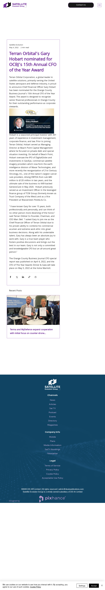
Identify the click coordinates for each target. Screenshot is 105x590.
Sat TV (52, 408)
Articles (52, 404)
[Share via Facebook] (10, 277)
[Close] (101, 585)
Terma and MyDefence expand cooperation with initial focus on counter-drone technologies (31, 331)
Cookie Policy (52, 474)
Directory (52, 420)
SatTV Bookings (52, 449)
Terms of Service (52, 465)
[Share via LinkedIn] (23, 277)
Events (52, 416)
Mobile (52, 437)
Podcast (52, 412)
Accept (94, 585)
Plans (52, 441)
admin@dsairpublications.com (71, 489)
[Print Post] (35, 277)
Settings (82, 585)
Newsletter (52, 453)
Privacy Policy (52, 469)
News (52, 400)
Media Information (52, 445)
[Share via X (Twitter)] (16, 277)
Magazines (52, 425)
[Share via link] (29, 277)
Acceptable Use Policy (52, 478)
